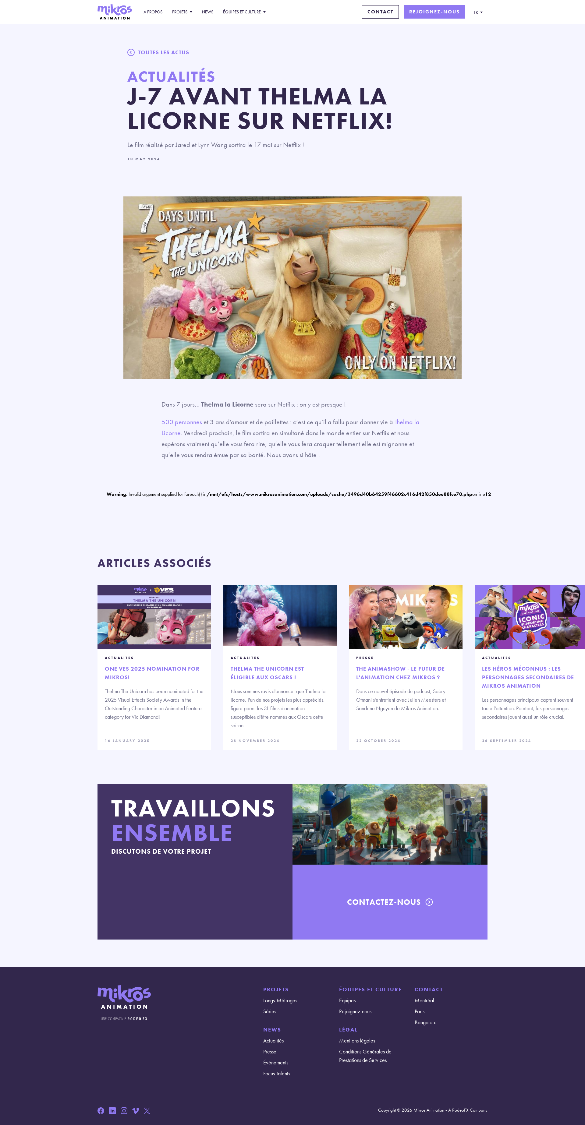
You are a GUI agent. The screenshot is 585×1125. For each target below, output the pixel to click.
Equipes (347, 1000)
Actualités (273, 1040)
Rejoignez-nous (434, 12)
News (207, 12)
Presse (269, 1051)
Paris (419, 1011)
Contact (380, 12)
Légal (348, 1029)
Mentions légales (357, 1040)
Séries (269, 1011)
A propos (153, 12)
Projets (179, 12)
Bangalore (426, 1022)
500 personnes (181, 422)
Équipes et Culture (242, 12)
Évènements (275, 1062)
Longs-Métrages (280, 1000)
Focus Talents (276, 1073)
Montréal (424, 1000)
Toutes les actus (163, 52)
